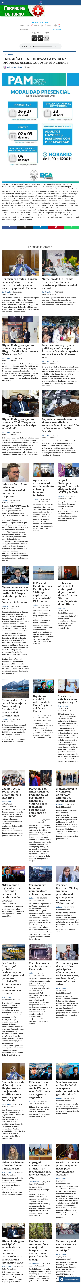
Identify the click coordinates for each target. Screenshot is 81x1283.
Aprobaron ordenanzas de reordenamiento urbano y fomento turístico (43, 487)
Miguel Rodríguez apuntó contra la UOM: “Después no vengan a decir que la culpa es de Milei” (19, 424)
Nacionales (62, 608)
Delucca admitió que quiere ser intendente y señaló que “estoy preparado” (14, 490)
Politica (61, 496)
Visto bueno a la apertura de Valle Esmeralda (40, 966)
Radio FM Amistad (14, 67)
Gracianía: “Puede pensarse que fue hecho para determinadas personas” (67, 1168)
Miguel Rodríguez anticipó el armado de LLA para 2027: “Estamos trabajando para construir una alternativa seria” (13, 1252)
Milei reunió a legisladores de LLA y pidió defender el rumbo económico (13, 891)
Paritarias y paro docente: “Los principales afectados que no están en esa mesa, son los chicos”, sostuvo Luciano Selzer (67, 973)
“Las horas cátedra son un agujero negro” (67, 699)
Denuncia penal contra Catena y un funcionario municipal (66, 1246)
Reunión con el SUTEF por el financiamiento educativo (11, 793)
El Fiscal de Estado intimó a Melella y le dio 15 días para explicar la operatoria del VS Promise (43, 592)
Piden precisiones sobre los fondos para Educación (13, 1165)
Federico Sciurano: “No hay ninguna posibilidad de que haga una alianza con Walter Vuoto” (67, 894)
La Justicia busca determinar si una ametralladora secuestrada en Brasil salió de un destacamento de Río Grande (60, 425)
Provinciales (63, 706)
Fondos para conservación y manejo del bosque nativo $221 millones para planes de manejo (38, 1250)
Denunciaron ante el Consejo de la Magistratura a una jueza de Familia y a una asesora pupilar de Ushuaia (20, 283)
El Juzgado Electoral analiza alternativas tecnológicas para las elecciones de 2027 (40, 1170)
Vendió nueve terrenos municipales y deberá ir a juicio (40, 889)
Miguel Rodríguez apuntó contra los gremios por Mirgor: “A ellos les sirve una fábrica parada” (20, 349)
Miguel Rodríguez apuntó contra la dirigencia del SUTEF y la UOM (68, 486)
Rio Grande (8, 55)
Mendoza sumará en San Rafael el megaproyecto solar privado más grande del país (67, 1088)
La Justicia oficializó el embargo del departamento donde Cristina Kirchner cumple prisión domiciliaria (68, 593)
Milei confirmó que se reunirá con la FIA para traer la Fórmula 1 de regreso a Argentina (39, 1090)
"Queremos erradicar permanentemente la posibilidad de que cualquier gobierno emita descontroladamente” (15, 595)
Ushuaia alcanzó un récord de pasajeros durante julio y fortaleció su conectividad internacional (14, 708)
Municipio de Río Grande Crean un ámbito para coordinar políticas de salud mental (59, 283)
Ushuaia (5, 500)
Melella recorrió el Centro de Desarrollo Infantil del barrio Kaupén (66, 794)
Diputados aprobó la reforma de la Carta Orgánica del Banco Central (42, 703)
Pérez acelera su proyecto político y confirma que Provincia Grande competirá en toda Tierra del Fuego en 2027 (60, 351)
